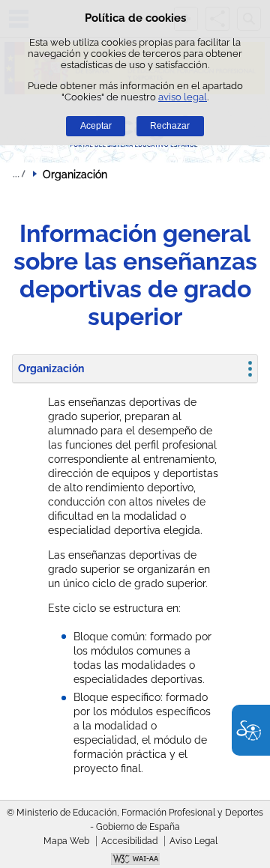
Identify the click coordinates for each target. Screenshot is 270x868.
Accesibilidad (129, 841)
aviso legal (182, 97)
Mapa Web (66, 841)
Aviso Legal (194, 841)
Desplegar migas (19, 174)
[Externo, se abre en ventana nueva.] (135, 860)
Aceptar (96, 126)
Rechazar (170, 126)
